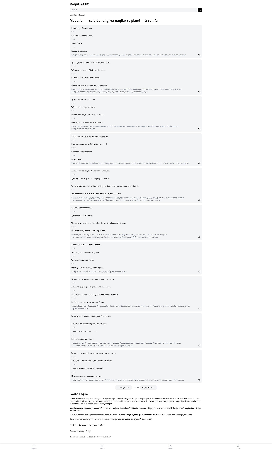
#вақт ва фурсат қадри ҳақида (93, 126)
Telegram (129, 415)
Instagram (138, 415)
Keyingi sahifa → (148, 387)
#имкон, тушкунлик (173, 89)
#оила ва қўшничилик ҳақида (177, 306)
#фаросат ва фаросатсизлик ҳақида (125, 306)
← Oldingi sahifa (123, 387)
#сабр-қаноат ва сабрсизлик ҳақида (86, 92)
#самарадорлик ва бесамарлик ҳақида (87, 89)
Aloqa (88, 431)
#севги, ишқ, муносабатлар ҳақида (137, 197)
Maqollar (73, 15)
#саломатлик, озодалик (157, 234)
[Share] (199, 55)
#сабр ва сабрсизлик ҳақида (83, 129)
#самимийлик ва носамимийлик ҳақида (87, 163)
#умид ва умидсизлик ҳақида (114, 92)
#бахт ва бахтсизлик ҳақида (83, 197)
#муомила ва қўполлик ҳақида (134, 234)
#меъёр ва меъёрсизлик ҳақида (145, 55)
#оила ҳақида (158, 306)
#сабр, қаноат (172, 126)
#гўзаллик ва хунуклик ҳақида (145, 237)
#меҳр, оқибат (103, 306)
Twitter (156, 415)
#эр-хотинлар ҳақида (117, 271)
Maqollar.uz (79, 4)
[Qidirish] (200, 10)
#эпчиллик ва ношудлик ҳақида (173, 55)
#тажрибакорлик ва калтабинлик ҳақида (88, 345)
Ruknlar (82, 15)
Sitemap (81, 431)
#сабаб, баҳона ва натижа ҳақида (118, 89)
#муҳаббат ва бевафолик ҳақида (109, 197)
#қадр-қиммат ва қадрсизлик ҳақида (168, 197)
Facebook (148, 415)
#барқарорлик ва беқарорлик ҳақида (148, 89)
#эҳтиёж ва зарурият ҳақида (148, 200)
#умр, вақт (75, 126)
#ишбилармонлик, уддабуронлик (167, 343)
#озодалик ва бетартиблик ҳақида (118, 237)
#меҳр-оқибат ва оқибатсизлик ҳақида (87, 200)
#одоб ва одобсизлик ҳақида (109, 234)
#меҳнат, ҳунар (77, 343)
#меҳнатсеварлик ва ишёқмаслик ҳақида (88, 55)
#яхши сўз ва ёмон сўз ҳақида (83, 234)
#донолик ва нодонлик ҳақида (119, 55)
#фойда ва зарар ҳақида (137, 92)
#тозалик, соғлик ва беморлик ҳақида (87, 237)
